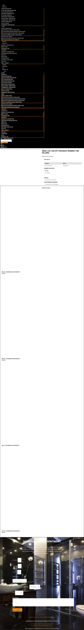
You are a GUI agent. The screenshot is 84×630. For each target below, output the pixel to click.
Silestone (4, 46)
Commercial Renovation (8, 20)
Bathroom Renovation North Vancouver (13, 33)
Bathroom (9, 149)
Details (3, 448)
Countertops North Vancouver (11, 30)
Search (10, 140)
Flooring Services (7, 15)
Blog (3, 68)
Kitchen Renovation (7, 12)
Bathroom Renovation (8, 13)
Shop (5, 149)
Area (3, 26)
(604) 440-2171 (34, 625)
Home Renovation (6, 8)
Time (14, 592)
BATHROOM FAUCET (17, 149)
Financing (4, 66)
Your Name (15, 560)
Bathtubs (4, 56)
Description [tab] (47, 159)
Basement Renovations (8, 24)
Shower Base (5, 58)
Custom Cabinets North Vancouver (12, 34)
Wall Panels (5, 63)
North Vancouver (7, 28)
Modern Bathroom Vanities (9, 53)
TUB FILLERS (25, 149)
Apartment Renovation (8, 16)
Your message (16, 597)
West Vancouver (39, 621)
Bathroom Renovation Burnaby (10, 39)
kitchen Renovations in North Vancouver (13, 31)
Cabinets (4, 50)
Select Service (16, 576)
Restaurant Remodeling (8, 18)
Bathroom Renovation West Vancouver (13, 38)
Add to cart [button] (4, 276)
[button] (23, 71)
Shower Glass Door (7, 59)
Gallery (4, 41)
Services (4, 7)
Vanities (4, 55)
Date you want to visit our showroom (21, 587)
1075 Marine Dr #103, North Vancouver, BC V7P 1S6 (42, 623)
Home (3, 5)
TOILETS (4, 61)
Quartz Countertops (8, 45)
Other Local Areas (7, 36)
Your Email (15, 572)
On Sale (4, 64)
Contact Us (5, 69)
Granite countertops (8, 51)
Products (4, 43)
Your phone (15, 566)
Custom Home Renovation (9, 10)
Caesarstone (5, 48)
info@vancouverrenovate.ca (46, 625)
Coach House (5, 23)
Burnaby (46, 621)
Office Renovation (7, 21)
